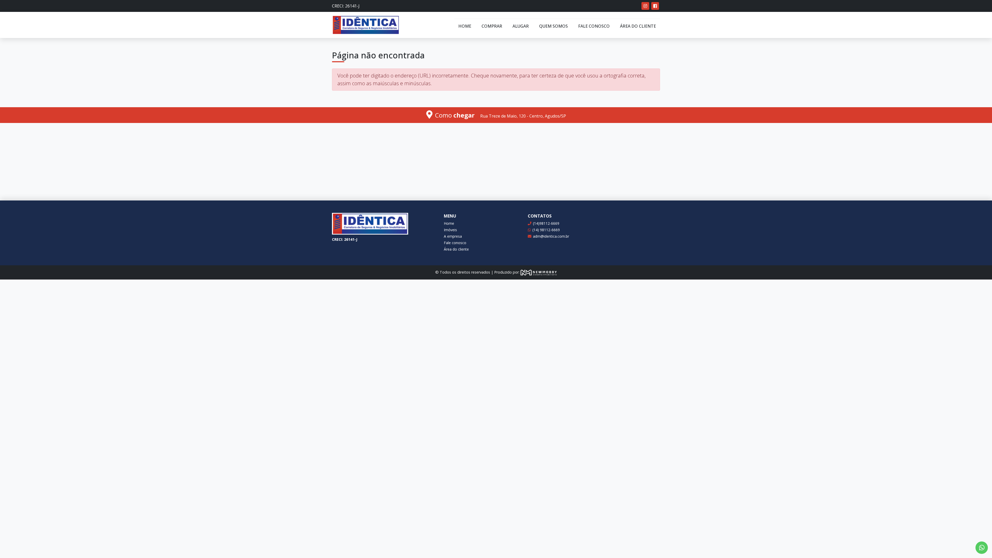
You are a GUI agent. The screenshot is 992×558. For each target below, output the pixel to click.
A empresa (453, 236)
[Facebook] (655, 6)
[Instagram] (645, 6)
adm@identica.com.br (551, 236)
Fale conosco (594, 26)
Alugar (521, 26)
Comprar (492, 26)
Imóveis (450, 229)
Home (464, 26)
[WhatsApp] (981, 547)
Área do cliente (638, 26)
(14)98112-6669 (546, 223)
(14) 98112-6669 (546, 229)
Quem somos (553, 26)
